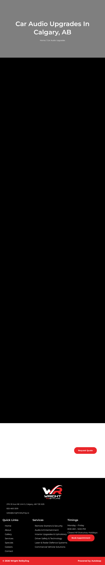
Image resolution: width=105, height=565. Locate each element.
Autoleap (96, 561)
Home (42, 40)
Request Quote (85, 450)
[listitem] (84, 529)
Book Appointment (81, 538)
